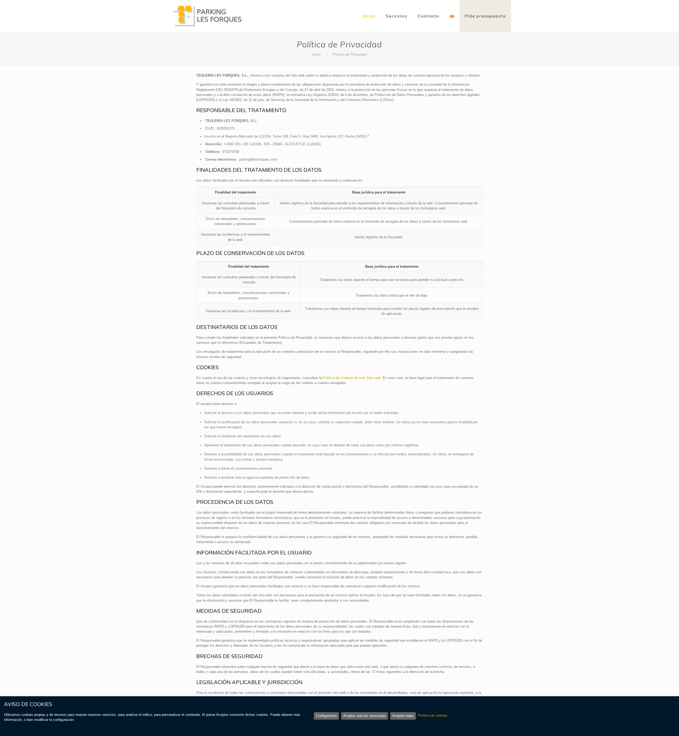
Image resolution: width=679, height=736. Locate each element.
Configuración (326, 716)
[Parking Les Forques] (207, 16)
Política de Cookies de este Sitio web (352, 378)
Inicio (316, 54)
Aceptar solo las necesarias (364, 716)
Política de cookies (432, 715)
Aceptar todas (403, 716)
